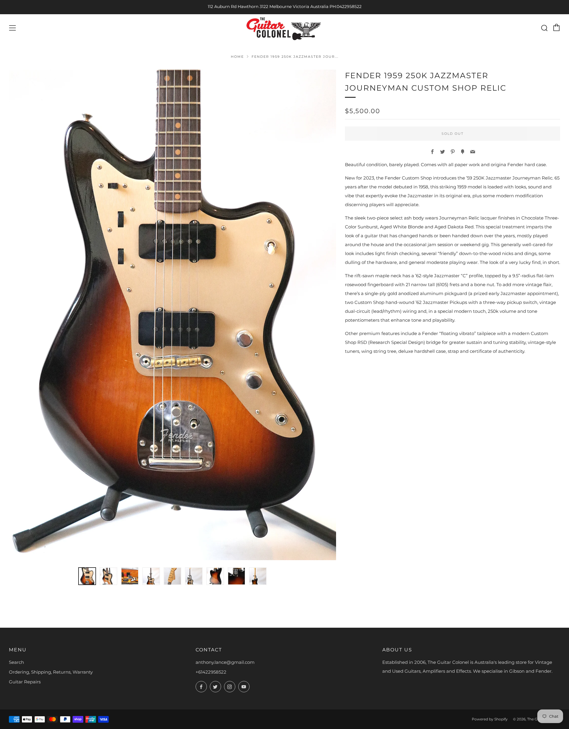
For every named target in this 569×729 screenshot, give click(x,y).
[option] (172, 315)
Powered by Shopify (490, 719)
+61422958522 (211, 672)
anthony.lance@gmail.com (225, 662)
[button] (87, 576)
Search (16, 662)
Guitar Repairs (25, 682)
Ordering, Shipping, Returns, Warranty (51, 672)
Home (237, 57)
